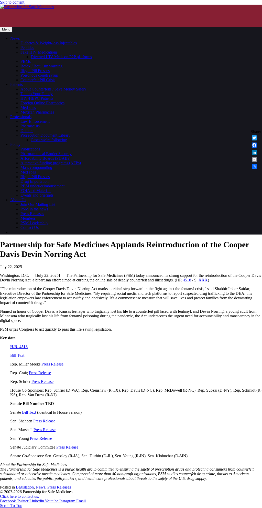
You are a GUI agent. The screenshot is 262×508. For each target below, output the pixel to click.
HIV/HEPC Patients (36, 98)
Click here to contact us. (19, 496)
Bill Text (17, 355)
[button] (11, 505)
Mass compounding (36, 167)
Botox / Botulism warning (41, 66)
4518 (187, 280)
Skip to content (12, 2)
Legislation (25, 487)
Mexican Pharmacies (37, 112)
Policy (15, 144)
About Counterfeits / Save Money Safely (53, 89)
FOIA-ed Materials (35, 190)
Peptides (27, 47)
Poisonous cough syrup (39, 75)
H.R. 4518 (19, 346)
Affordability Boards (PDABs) (45, 158)
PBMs (25, 61)
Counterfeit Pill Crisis (37, 80)
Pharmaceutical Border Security (46, 153)
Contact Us (29, 227)
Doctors (26, 130)
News (15, 38)
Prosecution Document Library (45, 135)
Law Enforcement (35, 121)
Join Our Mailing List (37, 204)
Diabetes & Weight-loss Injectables (48, 43)
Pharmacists (30, 126)
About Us (18, 200)
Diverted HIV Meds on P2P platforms (61, 57)
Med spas (28, 107)
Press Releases (32, 213)
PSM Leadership (34, 223)
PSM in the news (34, 209)
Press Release (52, 364)
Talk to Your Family (36, 94)
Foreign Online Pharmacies (42, 103)
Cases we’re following (49, 140)
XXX (203, 280)
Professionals (20, 117)
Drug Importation (34, 181)
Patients (16, 84)
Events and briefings (36, 195)
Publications (30, 149)
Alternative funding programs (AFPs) (50, 163)
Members (28, 218)
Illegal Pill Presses (35, 70)
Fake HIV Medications (39, 52)
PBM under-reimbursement (42, 186)
